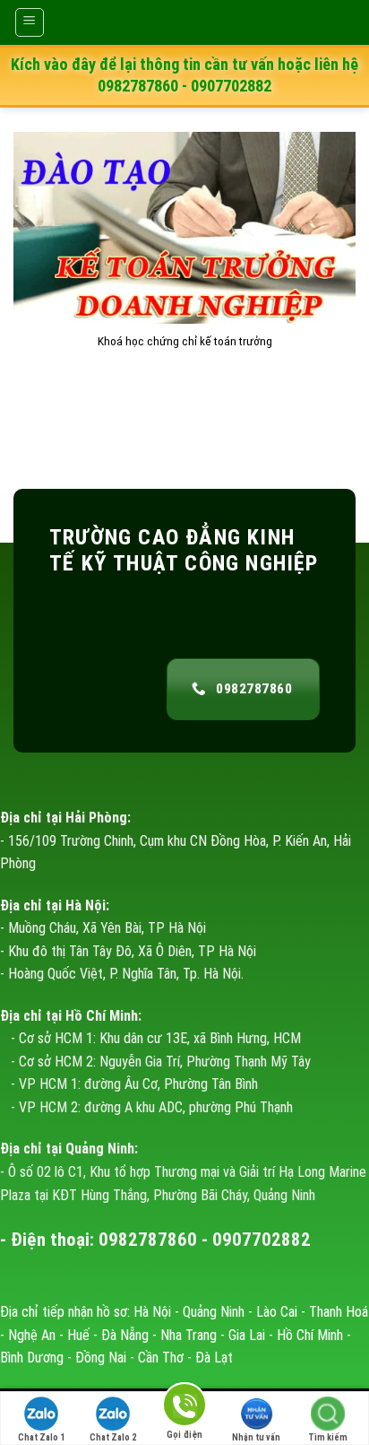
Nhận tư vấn (256, 1437)
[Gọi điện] (184, 1408)
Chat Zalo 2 (113, 1437)
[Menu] (30, 22)
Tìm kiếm (328, 1437)
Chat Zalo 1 (41, 1437)
